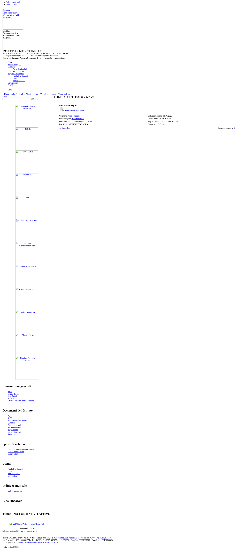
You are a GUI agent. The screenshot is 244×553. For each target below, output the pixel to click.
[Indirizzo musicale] (27, 333)
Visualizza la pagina (48, 94)
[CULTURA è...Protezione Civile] (27, 264)
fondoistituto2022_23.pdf (75, 110)
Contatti (11, 87)
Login (10, 90)
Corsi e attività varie (16, 451)
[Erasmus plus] (27, 195)
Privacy (11, 398)
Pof (9, 416)
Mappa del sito (13, 394)
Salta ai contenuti (13, 2)
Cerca (5, 96)
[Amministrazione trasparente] (27, 127)
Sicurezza (11, 434)
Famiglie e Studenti (20, 76)
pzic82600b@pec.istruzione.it (99, 538)
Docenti (16, 78)
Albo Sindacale (17, 94)
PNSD (10, 85)
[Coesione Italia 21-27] (27, 310)
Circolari (11, 67)
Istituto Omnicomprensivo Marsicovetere (34, 542)
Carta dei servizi (14, 432)
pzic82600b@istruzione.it (68, 538)
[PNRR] (27, 150)
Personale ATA (19, 80)
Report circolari (19, 71)
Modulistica (12, 476)
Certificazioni (13, 83)
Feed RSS (66, 128)
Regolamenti (13, 430)
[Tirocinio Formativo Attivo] (27, 379)
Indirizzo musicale (15, 491)
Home (10, 62)
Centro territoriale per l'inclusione (21, 449)
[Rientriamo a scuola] (27, 287)
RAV (10, 418)
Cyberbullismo (13, 454)
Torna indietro (64, 94)
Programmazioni (14, 425)
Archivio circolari (20, 69)
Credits (55, 542)
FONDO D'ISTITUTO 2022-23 (81, 121)
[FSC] (27, 218)
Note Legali (12, 396)
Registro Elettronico (16, 74)
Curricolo (11, 423)
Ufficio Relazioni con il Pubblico (21, 401)
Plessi (10, 391)
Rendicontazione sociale (17, 420)
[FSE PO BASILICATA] (27, 241)
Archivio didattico (15, 427)
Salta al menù (11, 4)
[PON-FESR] (27, 173)
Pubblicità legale (14, 64)
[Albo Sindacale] (27, 356)
